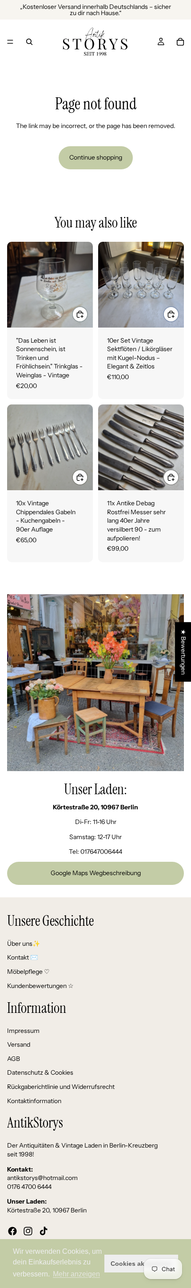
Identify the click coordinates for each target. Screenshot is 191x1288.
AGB (13, 1059)
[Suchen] (29, 42)
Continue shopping (95, 157)
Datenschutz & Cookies (40, 1072)
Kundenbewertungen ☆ (40, 985)
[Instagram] (28, 1230)
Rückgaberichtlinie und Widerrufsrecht (61, 1087)
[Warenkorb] (180, 42)
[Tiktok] (43, 1230)
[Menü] (10, 42)
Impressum (23, 1030)
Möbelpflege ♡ (28, 972)
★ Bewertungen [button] (183, 652)
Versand (18, 1044)
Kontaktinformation (34, 1100)
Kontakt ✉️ (22, 957)
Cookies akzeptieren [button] (141, 1263)
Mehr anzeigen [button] (76, 1274)
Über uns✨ (23, 943)
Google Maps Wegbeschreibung (96, 873)
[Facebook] (12, 1230)
